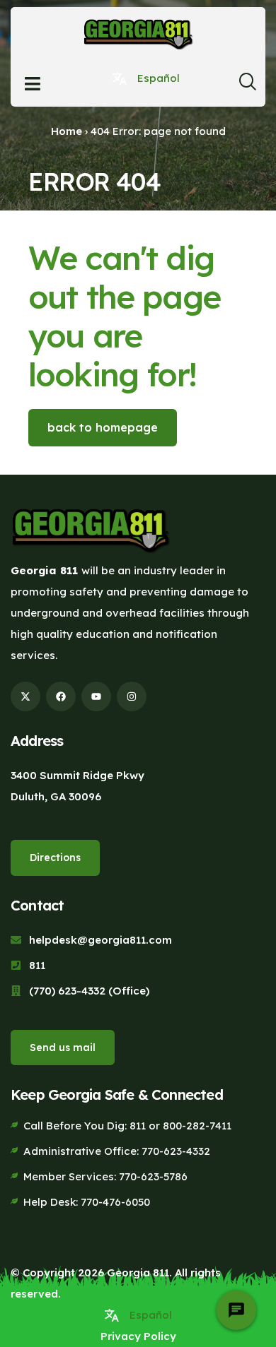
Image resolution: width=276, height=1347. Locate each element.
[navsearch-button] (248, 85)
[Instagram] (131, 696)
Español (158, 78)
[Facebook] (61, 696)
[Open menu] (32, 84)
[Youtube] (96, 696)
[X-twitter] (25, 696)
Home (66, 131)
